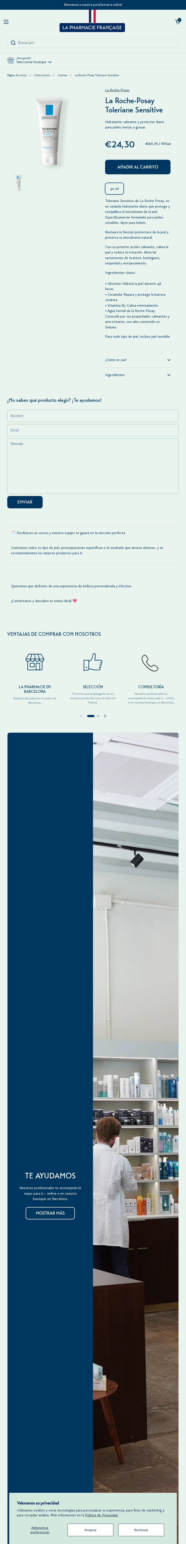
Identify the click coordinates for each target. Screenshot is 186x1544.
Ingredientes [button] (115, 375)
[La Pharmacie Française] (91, 22)
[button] (177, 22)
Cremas (62, 75)
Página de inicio (17, 75)
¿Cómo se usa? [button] (116, 360)
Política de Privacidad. (101, 1515)
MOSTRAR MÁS (50, 1213)
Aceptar (91, 1530)
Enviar (24, 502)
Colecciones (42, 75)
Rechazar (141, 1530)
